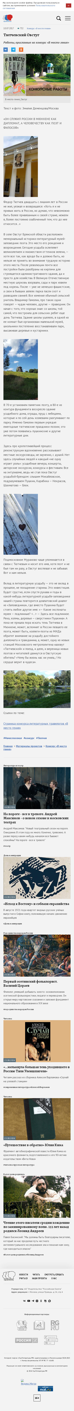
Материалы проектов (29, 746)
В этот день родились (14, 1174)
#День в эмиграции (12, 923)
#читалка (8, 1164)
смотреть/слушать (54, 1274)
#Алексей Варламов (40, 1087)
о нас (54, 1278)
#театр (6, 846)
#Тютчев (41, 738)
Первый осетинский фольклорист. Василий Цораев (30, 983)
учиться (23, 1278)
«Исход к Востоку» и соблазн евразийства (36, 904)
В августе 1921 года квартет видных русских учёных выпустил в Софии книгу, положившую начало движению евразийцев (35, 913)
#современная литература (16, 1087)
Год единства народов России (18, 933)
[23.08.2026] (37, 1021)
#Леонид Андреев (35, 1254)
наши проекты (39, 1278)
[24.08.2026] (37, 768)
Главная (8, 746)
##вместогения (12, 738)
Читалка (7, 1018)
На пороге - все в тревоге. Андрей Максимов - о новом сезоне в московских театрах (36, 818)
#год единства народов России (18, 1009)
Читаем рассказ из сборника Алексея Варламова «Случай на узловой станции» (35, 1079)
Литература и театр (13, 765)
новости (23, 1274)
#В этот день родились (14, 1254)
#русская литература (23, 1164)
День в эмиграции (12, 855)
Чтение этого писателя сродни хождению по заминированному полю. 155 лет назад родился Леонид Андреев (36, 1227)
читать (36, 1274)
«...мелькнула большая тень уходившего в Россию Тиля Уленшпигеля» (36, 1069)
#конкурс (29, 738)
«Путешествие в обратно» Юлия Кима (33, 1145)
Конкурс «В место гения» (39, 28)
